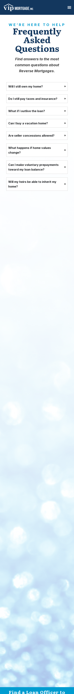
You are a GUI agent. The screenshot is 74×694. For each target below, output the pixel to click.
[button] (69, 7)
